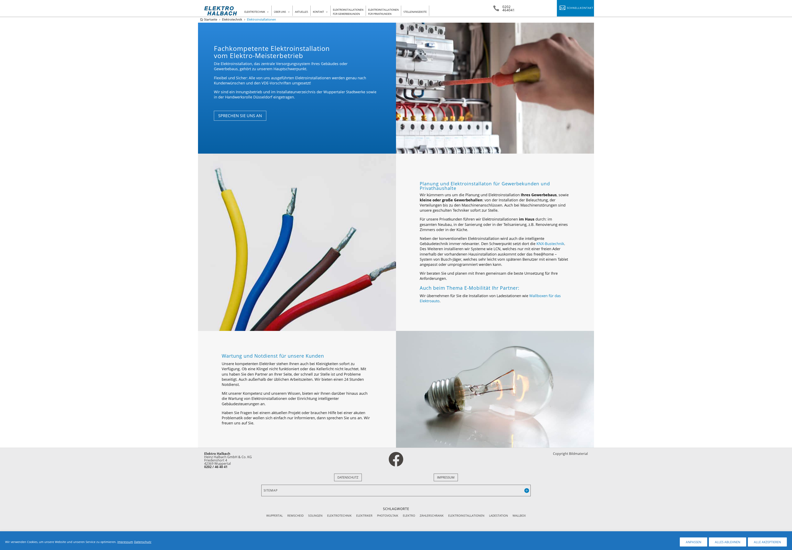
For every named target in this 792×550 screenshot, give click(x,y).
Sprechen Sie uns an (240, 115)
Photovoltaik (387, 515)
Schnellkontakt (580, 8)
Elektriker (364, 515)
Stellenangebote (415, 12)
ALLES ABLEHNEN (727, 542)
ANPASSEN (693, 542)
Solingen (315, 515)
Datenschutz (142, 542)
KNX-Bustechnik (550, 243)
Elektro (409, 515)
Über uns (280, 12)
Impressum (125, 542)
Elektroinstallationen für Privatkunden (383, 12)
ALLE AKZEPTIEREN (767, 542)
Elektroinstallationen (466, 515)
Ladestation (498, 515)
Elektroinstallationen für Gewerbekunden (348, 12)
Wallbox (519, 515)
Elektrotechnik (254, 12)
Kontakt (318, 12)
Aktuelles (301, 12)
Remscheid (295, 515)
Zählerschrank (432, 515)
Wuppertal (274, 515)
